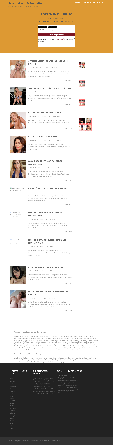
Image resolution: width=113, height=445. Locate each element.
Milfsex (52, 246)
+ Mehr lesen (68, 80)
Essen (11, 390)
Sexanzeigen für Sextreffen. (26, 3)
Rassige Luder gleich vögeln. (42, 137)
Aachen (11, 420)
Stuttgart (11, 385)
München (12, 381)
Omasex (52, 219)
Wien (10, 427)
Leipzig (11, 393)
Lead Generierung (23, 441)
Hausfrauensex (57, 140)
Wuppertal (12, 410)
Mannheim (12, 413)
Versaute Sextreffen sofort (52, 441)
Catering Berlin (12, 441)
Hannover (12, 395)
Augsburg (12, 412)
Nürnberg (12, 400)
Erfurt (11, 425)
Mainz (11, 424)
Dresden (11, 397)
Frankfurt (12, 383)
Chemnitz (12, 415)
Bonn (11, 407)
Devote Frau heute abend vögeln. (45, 112)
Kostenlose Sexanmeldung (93, 3)
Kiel (10, 422)
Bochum (11, 402)
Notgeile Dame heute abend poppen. (46, 267)
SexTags (78, 3)
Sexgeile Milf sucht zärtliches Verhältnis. (49, 88)
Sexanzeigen (56, 92)
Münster (11, 418)
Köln (10, 388)
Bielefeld (11, 405)
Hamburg (12, 380)
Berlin (11, 378)
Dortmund (12, 391)
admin (42, 67)
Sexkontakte (56, 168)
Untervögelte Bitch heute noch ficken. (48, 188)
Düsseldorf (12, 386)
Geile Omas (53, 67)
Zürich (11, 429)
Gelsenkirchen (13, 417)
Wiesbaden (12, 408)
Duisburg (12, 398)
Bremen (11, 403)
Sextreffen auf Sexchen (36, 441)
